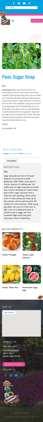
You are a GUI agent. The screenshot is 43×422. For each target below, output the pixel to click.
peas (24, 153)
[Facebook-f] (14, 3)
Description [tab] (11, 161)
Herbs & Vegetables (14, 153)
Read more (9, 260)
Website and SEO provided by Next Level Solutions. (21, 417)
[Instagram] (29, 3)
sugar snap (29, 153)
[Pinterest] (19, 3)
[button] (13, 21)
